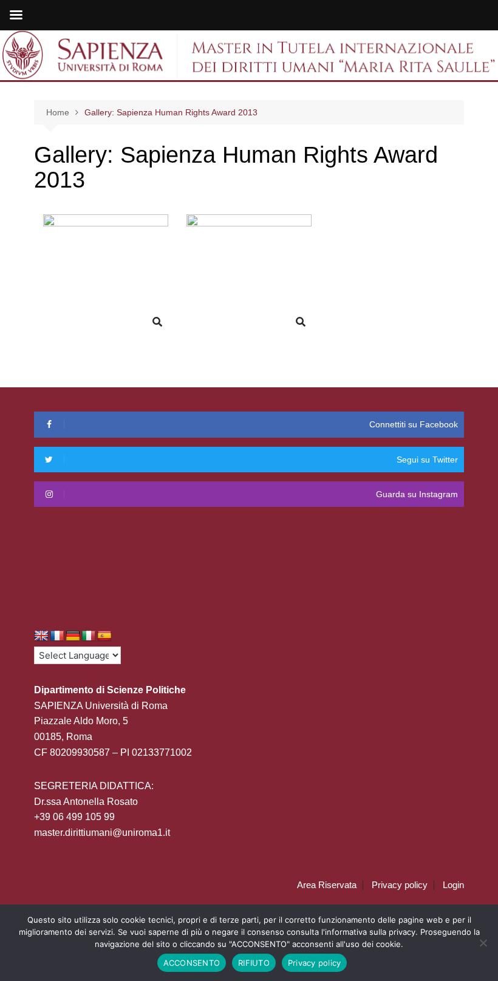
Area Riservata (326, 885)
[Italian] (88, 636)
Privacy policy (400, 885)
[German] (73, 636)
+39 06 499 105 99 (74, 817)
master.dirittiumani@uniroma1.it (102, 832)
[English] (41, 636)
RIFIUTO (254, 963)
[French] (57, 636)
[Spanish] (104, 636)
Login (453, 885)
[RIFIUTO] (483, 943)
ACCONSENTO (191, 963)
